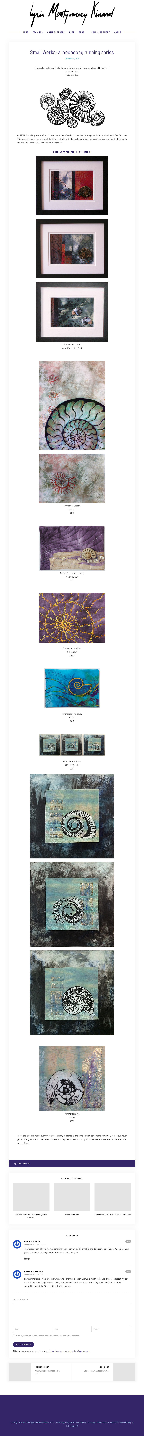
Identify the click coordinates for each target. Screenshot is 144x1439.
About (117, 32)
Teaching (38, 32)
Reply (128, 1241)
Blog (81, 32)
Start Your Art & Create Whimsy (96, 1370)
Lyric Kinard (23, 1163)
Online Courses (56, 32)
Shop (72, 32)
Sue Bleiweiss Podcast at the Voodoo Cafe (112, 1214)
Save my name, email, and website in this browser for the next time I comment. (48, 1335)
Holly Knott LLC (72, 1426)
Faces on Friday (72, 1214)
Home (25, 32)
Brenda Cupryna (33, 1271)
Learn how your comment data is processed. (70, 1351)
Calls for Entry (100, 32)
